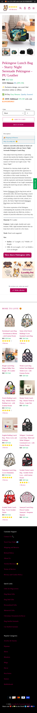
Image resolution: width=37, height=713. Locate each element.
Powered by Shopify (25, 704)
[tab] (18, 134)
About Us (7, 558)
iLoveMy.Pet (15, 704)
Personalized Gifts (10, 605)
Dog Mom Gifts (9, 594)
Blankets (7, 657)
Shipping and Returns (11, 547)
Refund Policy (9, 553)
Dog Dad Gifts (9, 599)
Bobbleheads (8, 684)
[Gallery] (18, 35)
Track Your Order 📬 (11, 542)
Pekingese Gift (13, 191)
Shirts (6, 652)
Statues (6, 679)
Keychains (7, 673)
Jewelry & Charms (10, 641)
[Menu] (33, 8)
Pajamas (7, 646)
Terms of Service (10, 569)
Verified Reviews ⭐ (11, 564)
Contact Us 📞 (9, 536)
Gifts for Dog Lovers (11, 589)
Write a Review (20, 290)
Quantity (27, 109)
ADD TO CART (18, 119)
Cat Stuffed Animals (11, 627)
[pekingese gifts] (17, 257)
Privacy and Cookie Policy (13, 575)
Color (4, 109)
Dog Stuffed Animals (11, 621)
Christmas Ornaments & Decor (14, 616)
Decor (6, 668)
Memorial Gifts (9, 610)
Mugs (6, 662)
